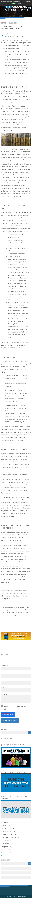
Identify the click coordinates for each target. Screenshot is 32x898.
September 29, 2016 (9, 23)
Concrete (5, 850)
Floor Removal (7, 828)
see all (3, 855)
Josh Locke (9, 34)
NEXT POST (16, 655)
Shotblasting (6, 853)
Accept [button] (13, 3)
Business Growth (8, 831)
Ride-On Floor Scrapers (10, 837)
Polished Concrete (9, 36)
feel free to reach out (16, 610)
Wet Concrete (7, 844)
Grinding (5, 840)
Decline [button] (19, 3)
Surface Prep (19, 36)
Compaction (6, 847)
